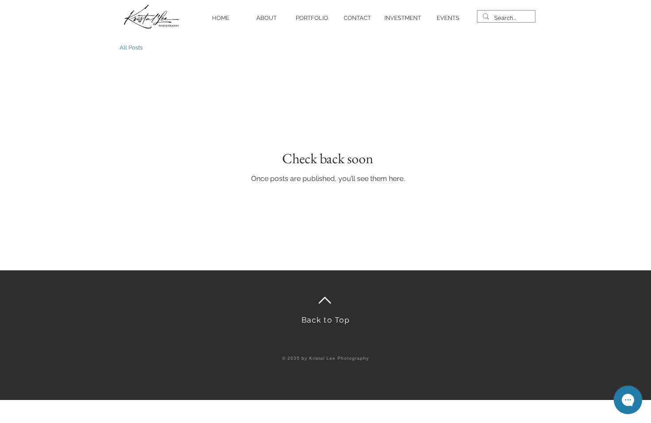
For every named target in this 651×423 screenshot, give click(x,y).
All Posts (131, 47)
